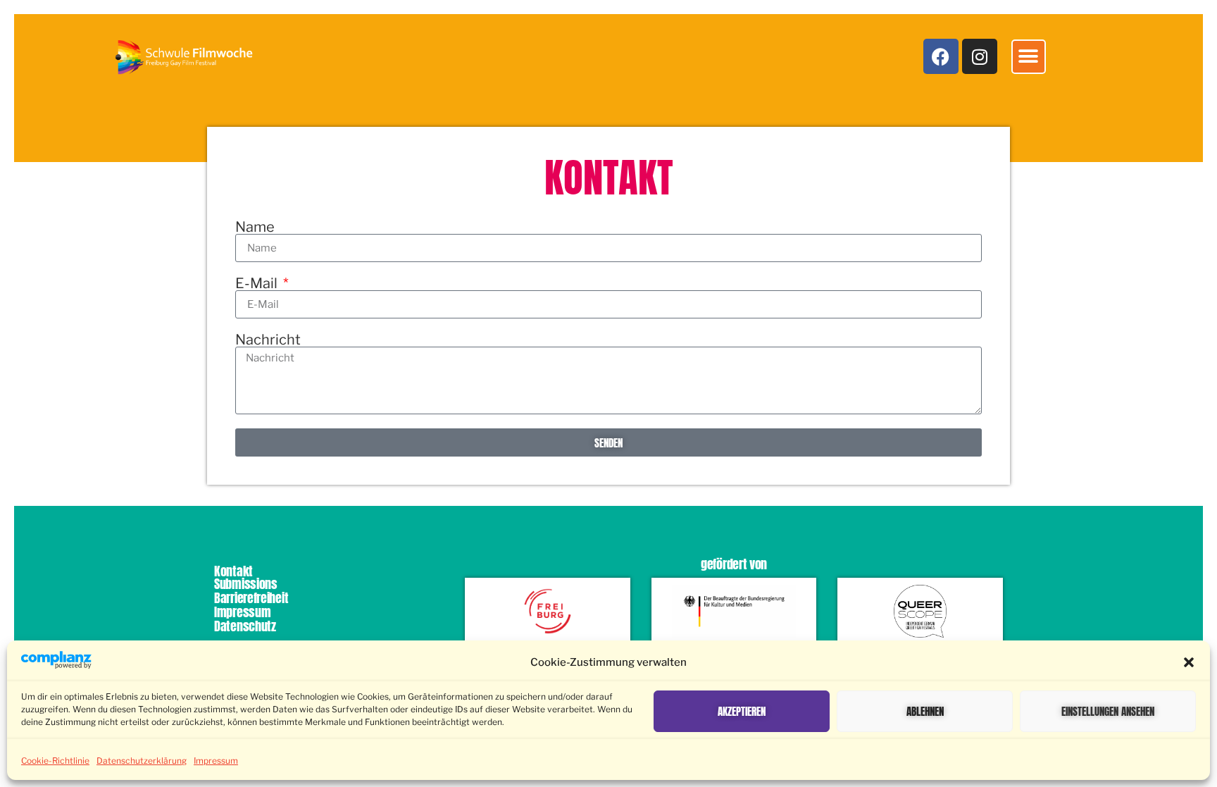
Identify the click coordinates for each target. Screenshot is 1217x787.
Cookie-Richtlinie (55, 760)
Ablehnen (925, 711)
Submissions (245, 583)
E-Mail (257, 283)
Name (255, 227)
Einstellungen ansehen (1107, 711)
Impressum (216, 760)
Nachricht (268, 340)
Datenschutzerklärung (141, 760)
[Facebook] (941, 56)
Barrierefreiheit (251, 597)
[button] (1189, 662)
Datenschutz (245, 626)
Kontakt (233, 571)
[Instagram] (979, 56)
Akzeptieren (742, 711)
